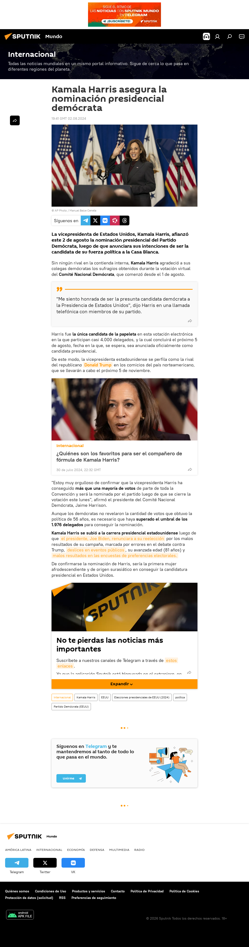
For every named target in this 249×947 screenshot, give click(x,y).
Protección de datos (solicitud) (29, 898)
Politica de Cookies (184, 891)
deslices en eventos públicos (95, 550)
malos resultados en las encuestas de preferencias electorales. (115, 555)
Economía (76, 849)
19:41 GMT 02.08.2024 (69, 118)
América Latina (18, 849)
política (180, 697)
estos (171, 660)
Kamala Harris (86, 697)
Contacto (118, 891)
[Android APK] (19, 915)
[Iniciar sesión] (217, 36)
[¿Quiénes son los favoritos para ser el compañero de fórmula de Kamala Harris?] (124, 409)
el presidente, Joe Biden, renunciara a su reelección (112, 538)
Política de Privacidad (147, 891)
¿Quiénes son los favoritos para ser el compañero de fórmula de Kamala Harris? (119, 456)
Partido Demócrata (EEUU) (71, 706)
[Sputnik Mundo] (23, 40)
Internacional (70, 446)
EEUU (104, 697)
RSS (62, 898)
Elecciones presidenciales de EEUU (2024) (141, 697)
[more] (190, 321)
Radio (139, 849)
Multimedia (119, 849)
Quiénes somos (17, 891)
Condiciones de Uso (50, 891)
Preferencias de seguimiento (93, 898)
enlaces (65, 666)
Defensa (97, 849)
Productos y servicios (88, 891)
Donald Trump (97, 365)
